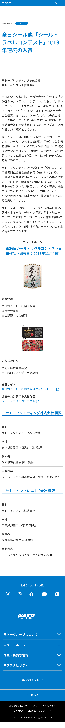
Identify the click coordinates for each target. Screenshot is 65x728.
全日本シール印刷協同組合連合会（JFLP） (28, 389)
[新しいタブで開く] (8, 594)
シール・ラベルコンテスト (18, 401)
